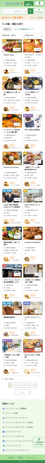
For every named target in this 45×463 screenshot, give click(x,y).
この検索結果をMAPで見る (39, 443)
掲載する (29, 4)
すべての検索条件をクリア (24, 29)
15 (35, 385)
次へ (22, 392)
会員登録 (40, 17)
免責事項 (20, 457)
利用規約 (11, 457)
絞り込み (39, 12)
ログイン (33, 17)
